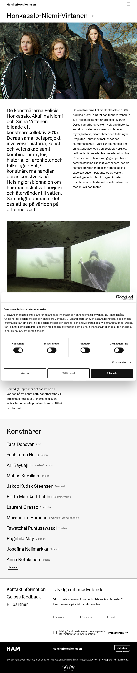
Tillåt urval (68, 373)
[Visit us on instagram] (72, 667)
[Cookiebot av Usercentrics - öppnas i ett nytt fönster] (118, 297)
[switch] (51, 350)
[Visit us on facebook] (64, 667)
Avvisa (25, 373)
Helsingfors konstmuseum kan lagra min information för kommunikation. (82, 632)
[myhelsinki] (122, 648)
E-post (111, 617)
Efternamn (86, 617)
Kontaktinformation (26, 589)
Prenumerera (116, 632)
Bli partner (17, 604)
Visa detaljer (119, 362)
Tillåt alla (112, 373)
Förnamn (58, 617)
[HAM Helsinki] (13, 648)
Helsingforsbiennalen (21, 4)
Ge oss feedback (24, 596)
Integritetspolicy (88, 659)
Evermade (123, 659)
